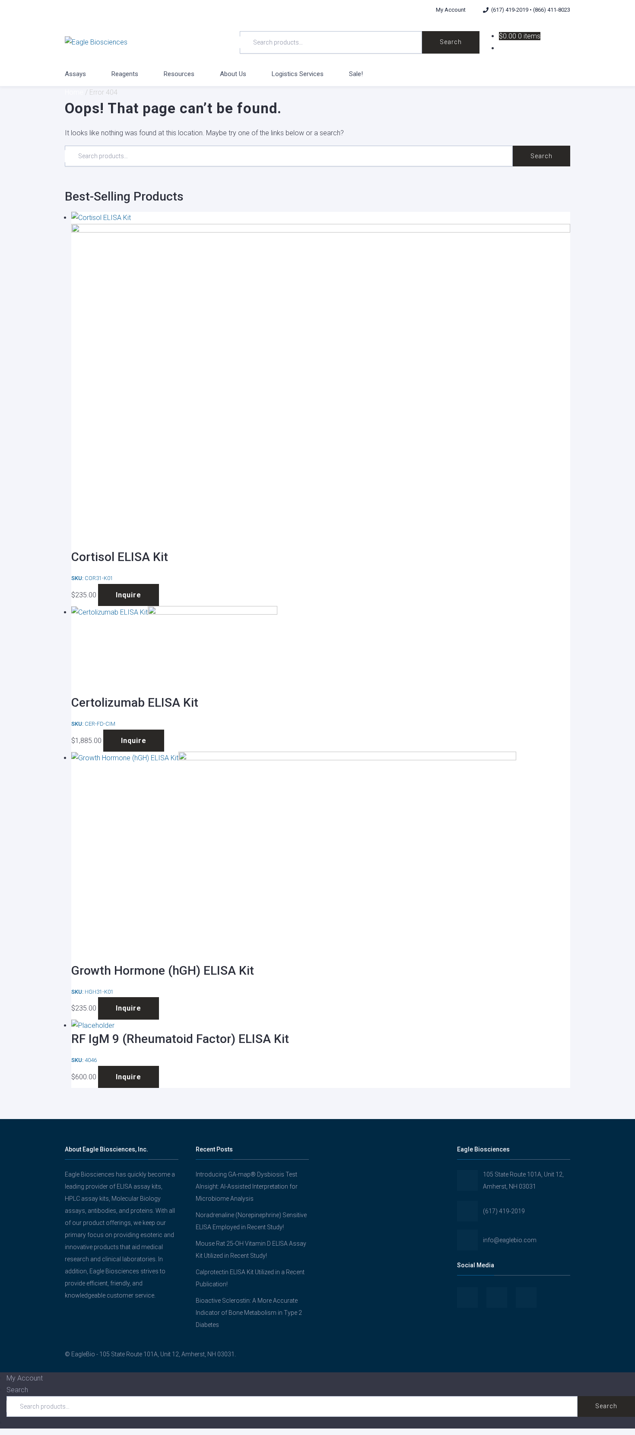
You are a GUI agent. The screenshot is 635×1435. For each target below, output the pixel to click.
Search (451, 41)
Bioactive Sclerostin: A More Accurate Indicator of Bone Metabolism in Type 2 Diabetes (249, 1312)
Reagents (124, 74)
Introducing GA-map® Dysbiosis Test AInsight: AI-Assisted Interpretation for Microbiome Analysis (247, 1186)
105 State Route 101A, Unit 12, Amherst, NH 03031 (523, 1180)
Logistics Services (298, 74)
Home (74, 92)
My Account (451, 9)
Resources (179, 74)
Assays (75, 74)
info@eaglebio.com (510, 1240)
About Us (233, 74)
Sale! (356, 74)
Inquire (128, 595)
